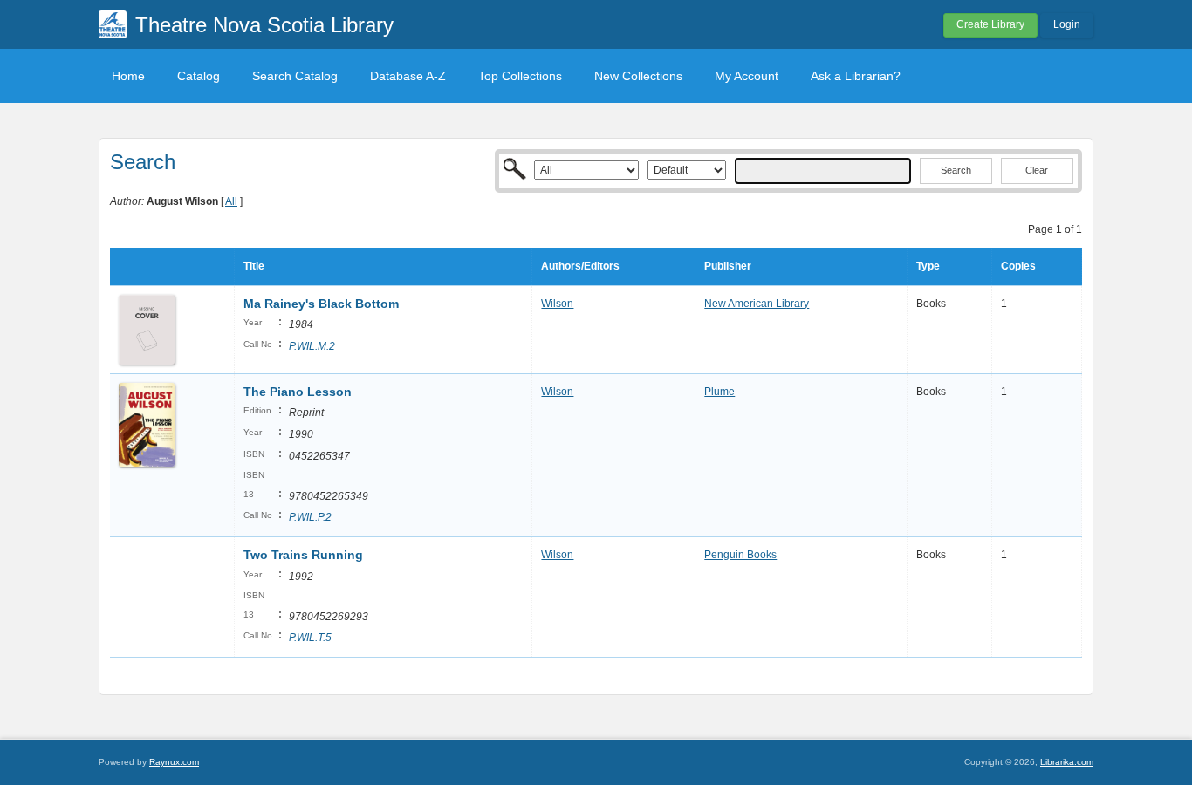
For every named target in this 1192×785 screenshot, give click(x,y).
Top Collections (520, 76)
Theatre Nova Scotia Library (264, 25)
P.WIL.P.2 (310, 517)
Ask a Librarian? (856, 76)
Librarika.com (1066, 762)
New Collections (638, 76)
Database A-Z (408, 76)
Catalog (198, 76)
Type (928, 266)
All (231, 201)
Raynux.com (174, 762)
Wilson (557, 303)
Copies (1018, 266)
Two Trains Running (303, 555)
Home (128, 76)
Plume (719, 392)
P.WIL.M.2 (312, 346)
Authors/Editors (580, 266)
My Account (746, 76)
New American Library (756, 303)
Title (253, 266)
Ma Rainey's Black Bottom (321, 304)
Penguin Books (740, 555)
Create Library (990, 24)
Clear (1036, 170)
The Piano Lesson (297, 392)
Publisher (727, 266)
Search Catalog (295, 76)
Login (1066, 24)
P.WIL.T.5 (310, 637)
